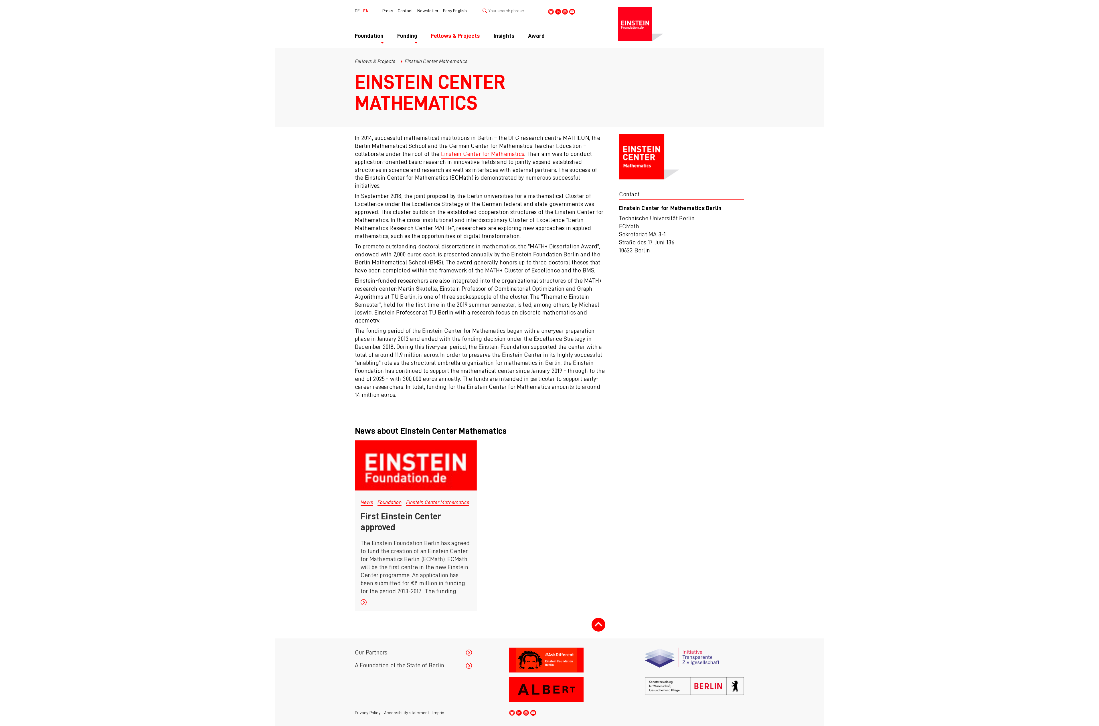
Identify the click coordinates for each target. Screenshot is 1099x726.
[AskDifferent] (558, 660)
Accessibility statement (406, 713)
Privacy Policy (368, 713)
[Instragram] (565, 11)
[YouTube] (572, 11)
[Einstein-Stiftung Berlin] (681, 24)
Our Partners (371, 653)
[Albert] (558, 689)
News (367, 502)
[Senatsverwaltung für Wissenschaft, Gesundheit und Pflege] (694, 689)
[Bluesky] (551, 11)
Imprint (439, 713)
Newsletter (427, 11)
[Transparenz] (694, 660)
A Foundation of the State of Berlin (399, 665)
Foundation (389, 502)
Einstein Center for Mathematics (482, 154)
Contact (405, 11)
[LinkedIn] (558, 11)
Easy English (455, 11)
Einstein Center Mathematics (437, 502)
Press (387, 11)
